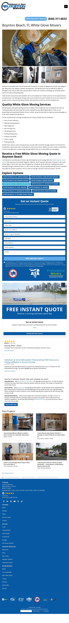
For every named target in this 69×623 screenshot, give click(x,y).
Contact (4, 520)
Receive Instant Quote (34, 333)
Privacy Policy (40, 266)
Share (34, 327)
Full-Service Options (8, 543)
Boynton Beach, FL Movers (38, 187)
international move (39, 399)
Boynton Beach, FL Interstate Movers (45, 184)
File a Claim (5, 556)
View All (4, 588)
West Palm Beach (7, 575)
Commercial (5, 537)
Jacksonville (5, 585)
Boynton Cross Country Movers (44, 191)
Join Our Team (6, 517)
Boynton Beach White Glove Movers (16, 184)
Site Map (38, 607)
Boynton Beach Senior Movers (42, 180)
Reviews (4, 511)
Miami (4, 569)
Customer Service (7, 562)
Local (3, 527)
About (4, 507)
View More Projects (8, 473)
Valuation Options (7, 559)
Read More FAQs (11, 404)
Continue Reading (9, 371)
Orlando (4, 582)
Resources (5, 549)
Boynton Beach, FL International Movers (18, 194)
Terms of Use (32, 266)
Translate (46, 611)
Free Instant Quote (36, 18)
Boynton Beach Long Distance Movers (44, 177)
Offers (4, 514)
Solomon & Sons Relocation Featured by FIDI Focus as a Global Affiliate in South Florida (31, 361)
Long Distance (6, 530)
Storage (4, 540)
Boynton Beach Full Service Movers (15, 177)
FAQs (3, 553)
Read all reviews (9, 350)
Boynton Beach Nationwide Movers (15, 180)
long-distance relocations (26, 381)
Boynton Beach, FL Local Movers (14, 187)
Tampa (4, 578)
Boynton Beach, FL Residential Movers (16, 191)
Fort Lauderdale (6, 572)
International (6, 533)
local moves (21, 387)
